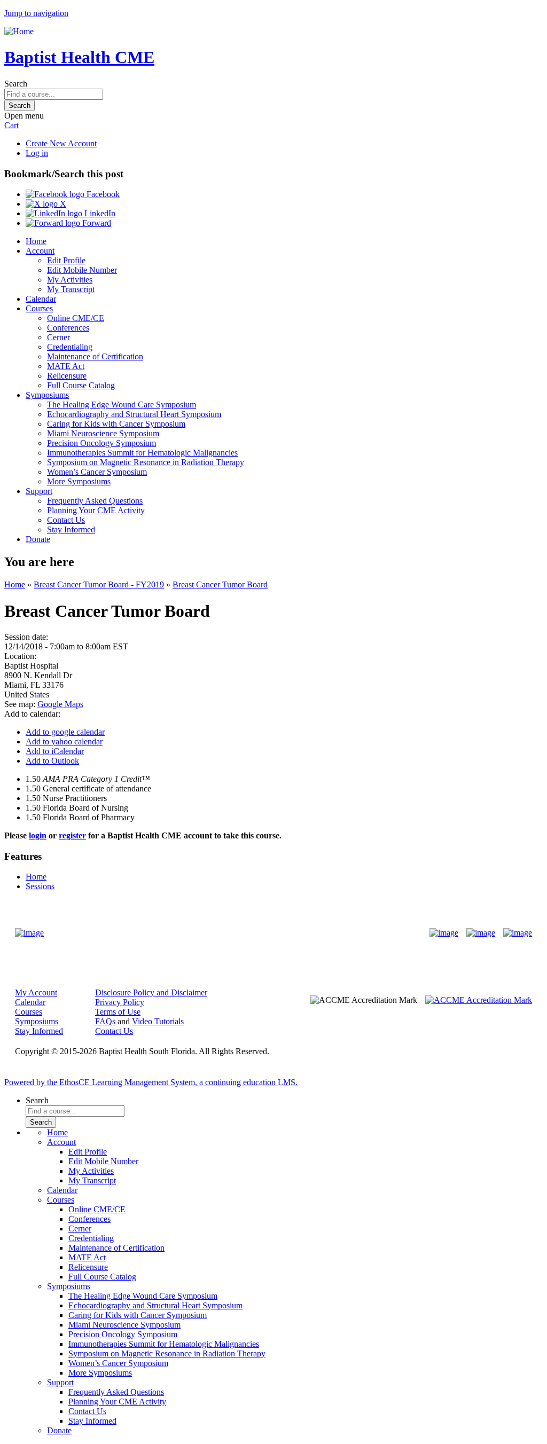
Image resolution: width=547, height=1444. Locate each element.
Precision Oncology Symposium (101, 443)
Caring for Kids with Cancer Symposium (116, 423)
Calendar (41, 298)
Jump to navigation (36, 13)
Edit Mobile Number (82, 269)
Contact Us (66, 519)
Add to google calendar (65, 731)
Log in (37, 153)
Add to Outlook (52, 760)
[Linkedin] (517, 933)
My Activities (69, 279)
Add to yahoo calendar (64, 741)
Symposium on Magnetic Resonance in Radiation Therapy (145, 462)
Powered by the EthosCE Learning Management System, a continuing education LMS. (151, 1082)
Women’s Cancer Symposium (97, 471)
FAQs (105, 1021)
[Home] (19, 31)
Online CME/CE (75, 318)
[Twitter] (480, 933)
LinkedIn (98, 213)
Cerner (58, 337)
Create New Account (61, 143)
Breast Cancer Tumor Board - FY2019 (99, 584)
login (37, 835)
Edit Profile (66, 260)
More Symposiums (79, 481)
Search (15, 83)
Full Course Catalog (81, 385)
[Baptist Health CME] (29, 933)
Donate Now (240, 933)
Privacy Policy (119, 1002)
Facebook (102, 194)
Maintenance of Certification (95, 356)
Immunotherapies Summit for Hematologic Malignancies (142, 452)
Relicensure (67, 375)
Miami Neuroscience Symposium (103, 433)
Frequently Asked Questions (95, 500)
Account (40, 250)
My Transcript (71, 289)
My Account (36, 992)
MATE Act (65, 366)
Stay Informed (71, 529)
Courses (39, 308)
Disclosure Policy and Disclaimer (151, 992)
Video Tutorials (158, 1021)
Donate (38, 539)
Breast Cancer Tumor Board (220, 584)
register (72, 835)
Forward (95, 222)
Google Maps (60, 704)
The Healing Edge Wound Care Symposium (121, 404)
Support (39, 491)
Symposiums (47, 394)
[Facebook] (443, 933)
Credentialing (69, 346)
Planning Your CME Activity (96, 510)
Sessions (40, 886)
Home (36, 241)
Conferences (68, 327)
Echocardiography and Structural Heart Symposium (134, 414)
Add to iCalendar (55, 751)
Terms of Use (117, 1011)
